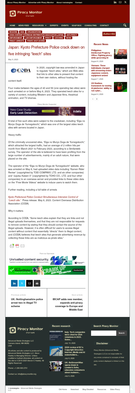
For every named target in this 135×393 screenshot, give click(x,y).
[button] (124, 25)
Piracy (48, 38)
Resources (38, 25)
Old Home (63, 389)
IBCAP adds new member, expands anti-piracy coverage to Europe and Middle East (68, 304)
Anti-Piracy (72, 35)
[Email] (29, 283)
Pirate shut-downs (36, 41)
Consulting (91, 25)
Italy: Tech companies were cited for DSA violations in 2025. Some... (75, 336)
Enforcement (15, 38)
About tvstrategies (64, 2)
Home (12, 25)
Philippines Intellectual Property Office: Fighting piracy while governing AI (101, 54)
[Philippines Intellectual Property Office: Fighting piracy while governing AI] (120, 54)
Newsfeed (75, 389)
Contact (78, 2)
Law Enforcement (33, 38)
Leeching (58, 38)
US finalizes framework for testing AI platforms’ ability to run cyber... (101, 87)
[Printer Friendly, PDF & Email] (17, 247)
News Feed (23, 25)
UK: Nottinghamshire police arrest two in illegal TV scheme (27, 302)
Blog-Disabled (88, 389)
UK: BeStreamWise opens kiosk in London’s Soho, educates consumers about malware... (75, 367)
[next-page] (96, 99)
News (68, 38)
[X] (125, 2)
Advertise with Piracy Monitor (41, 2)
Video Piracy (115, 389)
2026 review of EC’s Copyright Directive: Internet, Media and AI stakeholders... (75, 351)
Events (64, 25)
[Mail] (120, 2)
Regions (13, 32)
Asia (22, 32)
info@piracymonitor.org (27, 374)
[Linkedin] (115, 2)
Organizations (34, 32)
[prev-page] (92, 99)
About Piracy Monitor (16, 2)
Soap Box (76, 25)
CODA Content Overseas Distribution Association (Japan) (36, 35)
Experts (54, 25)
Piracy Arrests (16, 41)
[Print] (37, 283)
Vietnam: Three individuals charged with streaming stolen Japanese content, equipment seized (101, 70)
